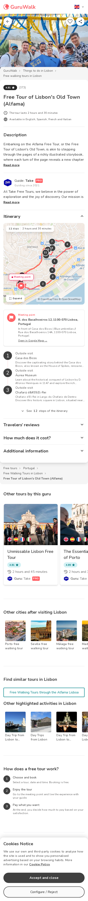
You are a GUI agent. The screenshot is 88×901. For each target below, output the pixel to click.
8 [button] (52, 248)
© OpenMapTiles (48, 299)
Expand (17, 298)
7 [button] (52, 241)
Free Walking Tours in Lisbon (23, 473)
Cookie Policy (39, 864)
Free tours (10, 468)
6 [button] (67, 244)
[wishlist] (70, 21)
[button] (21, 286)
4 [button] (52, 270)
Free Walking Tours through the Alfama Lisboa (44, 692)
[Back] (7, 21)
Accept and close (44, 877)
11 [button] (45, 252)
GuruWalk (10, 71)
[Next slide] (77, 43)
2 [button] (43, 283)
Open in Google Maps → (32, 340)
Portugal (29, 468)
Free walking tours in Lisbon (22, 76)
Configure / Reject (44, 892)
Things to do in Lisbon (38, 71)
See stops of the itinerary (46, 411)
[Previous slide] (10, 43)
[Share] (80, 21)
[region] (44, 264)
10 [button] (48, 249)
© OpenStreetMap (70, 299)
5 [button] (55, 261)
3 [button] (53, 276)
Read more (11, 165)
